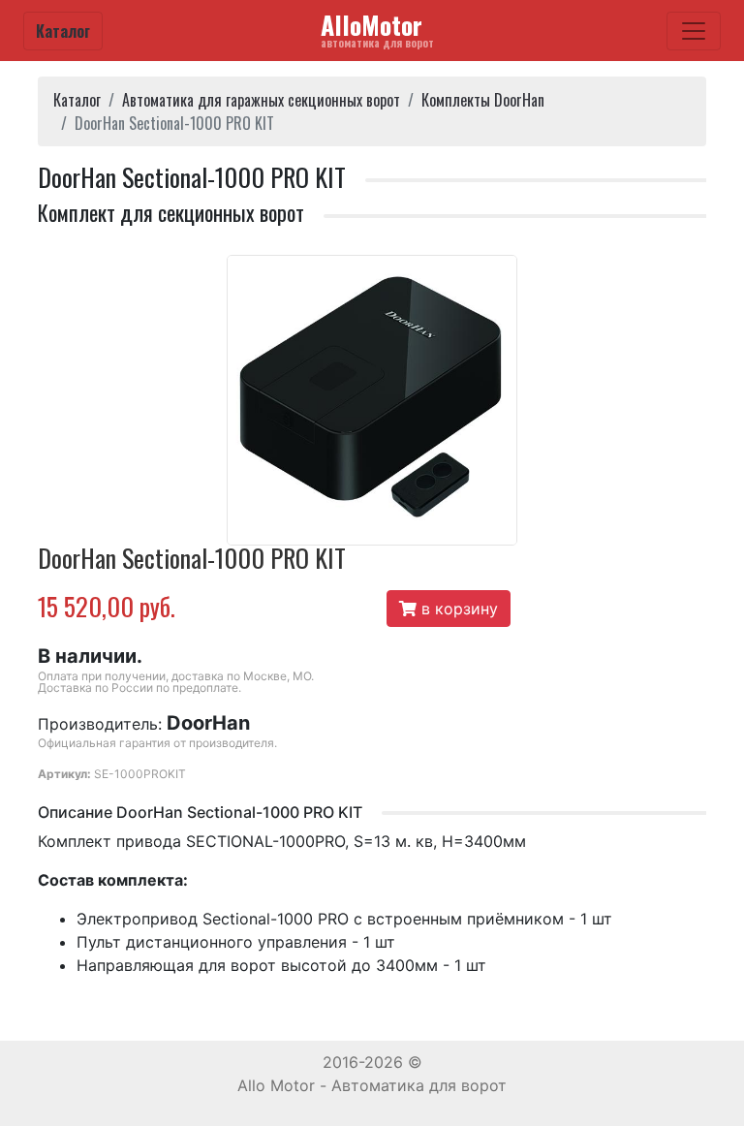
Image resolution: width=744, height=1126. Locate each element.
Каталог (63, 31)
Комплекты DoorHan (482, 99)
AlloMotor (377, 29)
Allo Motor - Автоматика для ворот (372, 1085)
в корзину (457, 608)
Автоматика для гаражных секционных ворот (261, 99)
